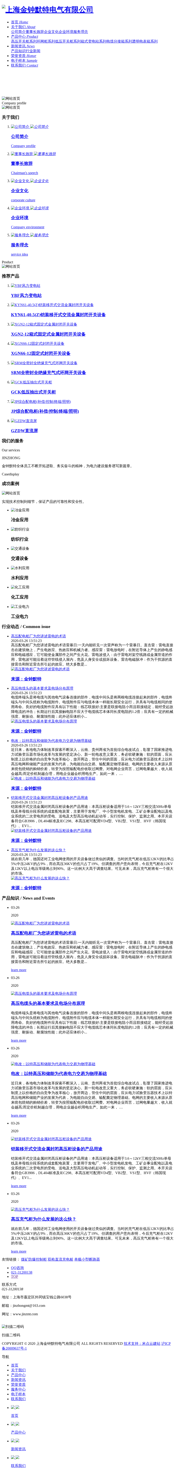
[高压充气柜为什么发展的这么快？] (92, 1209)
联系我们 (18, 1399)
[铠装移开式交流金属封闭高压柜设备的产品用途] (92, 1139)
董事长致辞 (35, 32)
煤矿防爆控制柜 (34, 1259)
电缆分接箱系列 (119, 41)
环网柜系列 (46, 41)
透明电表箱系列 (145, 41)
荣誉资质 (18, 1384)
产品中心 (18, 1375)
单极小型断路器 (87, 1259)
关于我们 (18, 1370)
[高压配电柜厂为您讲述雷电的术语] (92, 923)
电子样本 (18, 1394)
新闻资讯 (18, 1380)
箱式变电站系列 (93, 41)
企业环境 (66, 32)
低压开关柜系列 (68, 41)
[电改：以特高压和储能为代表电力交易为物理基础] (92, 1064)
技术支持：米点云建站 (142, 1343)
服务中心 (18, 1389)
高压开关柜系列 (24, 41)
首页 (14, 1365)
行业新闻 (33, 51)
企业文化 (51, 32)
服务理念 (80, 32)
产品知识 (18, 51)
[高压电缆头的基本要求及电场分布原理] (92, 993)
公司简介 (18, 32)
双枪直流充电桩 (60, 1259)
